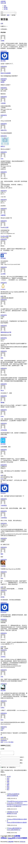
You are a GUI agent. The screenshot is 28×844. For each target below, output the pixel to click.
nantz (2, 158)
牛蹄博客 (3, 566)
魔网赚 (2, 402)
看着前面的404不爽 (6, 332)
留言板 (5, 7)
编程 (8, 784)
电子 (8, 789)
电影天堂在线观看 (6, 73)
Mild (2, 578)
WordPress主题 (4, 227)
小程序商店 (4, 505)
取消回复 (8, 745)
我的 (2, 554)
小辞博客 (3, 103)
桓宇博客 (3, 444)
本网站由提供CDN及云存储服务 (14, 838)
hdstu (2, 719)
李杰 (2, 357)
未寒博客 (3, 1)
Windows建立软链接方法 (13, 829)
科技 (8, 779)
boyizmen (3, 289)
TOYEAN (22, 841)
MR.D (2, 390)
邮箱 (21, 760)
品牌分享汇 (4, 130)
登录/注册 (3, 3)
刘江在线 (3, 258)
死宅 (2, 730)
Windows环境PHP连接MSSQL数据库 (17, 822)
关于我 (5, 9)
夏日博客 (3, 60)
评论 (2, 770)
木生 (2, 676)
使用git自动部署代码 (12, 795)
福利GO (3, 146)
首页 (5, 5)
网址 (21, 763)
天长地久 (3, 656)
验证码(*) (13, 767)
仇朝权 (2, 40)
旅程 (8, 788)
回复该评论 (4, 51)
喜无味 (2, 597)
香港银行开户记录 (12, 813)
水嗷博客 (3, 215)
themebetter (3, 612)
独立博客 (3, 690)
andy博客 (3, 273)
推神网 (2, 82)
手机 (8, 783)
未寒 (2, 23)
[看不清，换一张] (6, 767)
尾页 (12, 742)
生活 (8, 778)
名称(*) (22, 757)
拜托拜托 (3, 493)
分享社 (2, 707)
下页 (9, 742)
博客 (8, 781)
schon (2, 416)
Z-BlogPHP (10, 841)
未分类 (9, 776)
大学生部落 (4, 430)
